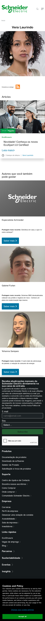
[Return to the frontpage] (14, 9)
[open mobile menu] (42, 9)
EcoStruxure (7, 137)
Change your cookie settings (22, 610)
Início (3, 20)
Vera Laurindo (27, 155)
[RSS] (18, 88)
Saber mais (9, 241)
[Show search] (37, 9)
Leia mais (7, 150)
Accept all (22, 616)
